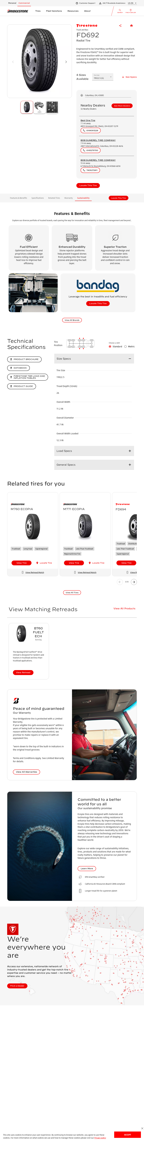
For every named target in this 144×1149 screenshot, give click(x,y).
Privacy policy (100, 1138)
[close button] (142, 1128)
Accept (127, 1134)
